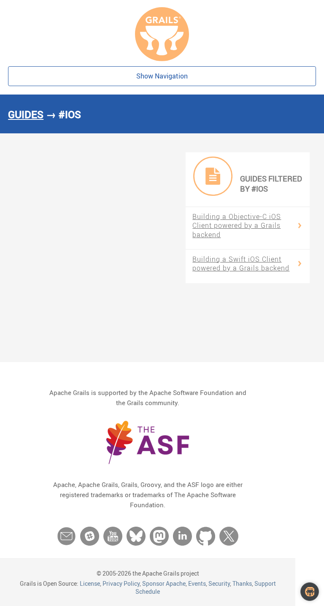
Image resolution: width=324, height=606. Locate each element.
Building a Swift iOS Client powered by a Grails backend (240, 264)
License (90, 583)
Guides (25, 114)
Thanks (242, 583)
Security (219, 583)
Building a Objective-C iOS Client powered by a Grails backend (236, 225)
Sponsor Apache (164, 583)
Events (197, 583)
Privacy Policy (121, 583)
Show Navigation (162, 76)
